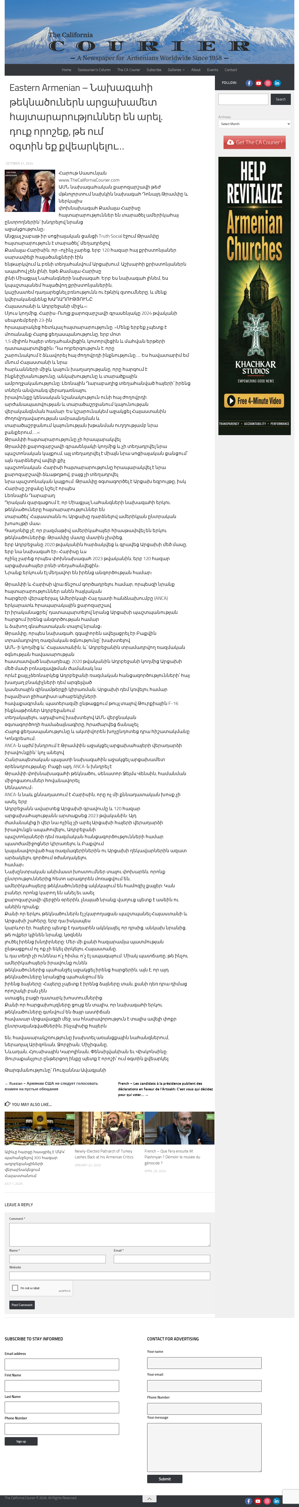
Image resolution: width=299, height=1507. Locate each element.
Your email (155, 1374)
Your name (155, 1351)
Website (15, 1267)
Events (212, 70)
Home (66, 70)
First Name (13, 1375)
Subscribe (154, 70)
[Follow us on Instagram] (268, 83)
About (196, 70)
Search (281, 99)
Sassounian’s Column (94, 70)
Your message (157, 1417)
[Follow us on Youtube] (258, 83)
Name (14, 1251)
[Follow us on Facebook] (249, 83)
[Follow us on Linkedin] (277, 83)
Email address (15, 1354)
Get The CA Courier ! (259, 142)
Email (119, 1251)
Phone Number (16, 1418)
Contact (231, 70)
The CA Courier (128, 70)
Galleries (174, 70)
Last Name (13, 1397)
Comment (17, 1219)
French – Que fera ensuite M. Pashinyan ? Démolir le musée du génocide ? (172, 1157)
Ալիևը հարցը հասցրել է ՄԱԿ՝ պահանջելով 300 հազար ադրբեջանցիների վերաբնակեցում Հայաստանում (35, 1163)
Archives (224, 117)
